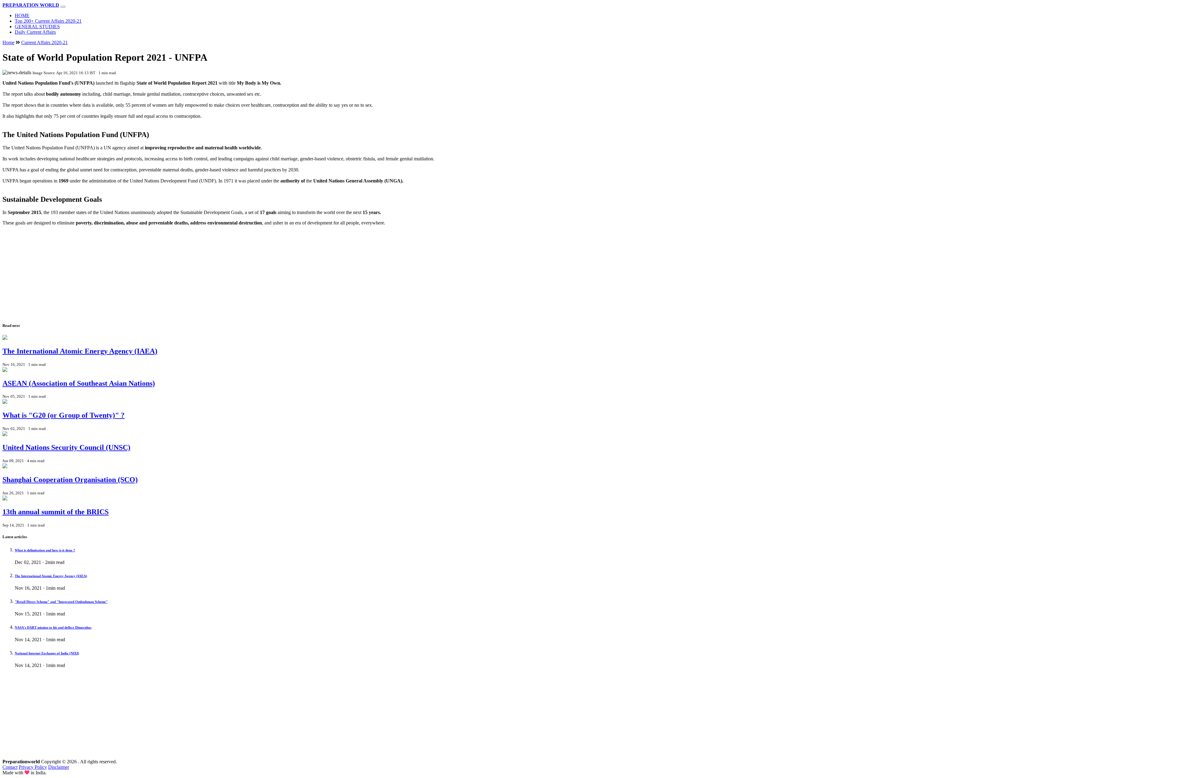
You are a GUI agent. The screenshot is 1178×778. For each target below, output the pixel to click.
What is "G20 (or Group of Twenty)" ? (63, 415)
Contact (9, 767)
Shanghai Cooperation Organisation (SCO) (70, 480)
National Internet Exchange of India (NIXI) (47, 653)
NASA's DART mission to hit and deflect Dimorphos (53, 627)
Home (8, 42)
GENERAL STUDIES (37, 26)
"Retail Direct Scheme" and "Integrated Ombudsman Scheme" (61, 602)
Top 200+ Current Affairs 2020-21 (48, 21)
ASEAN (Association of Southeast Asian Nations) (78, 383)
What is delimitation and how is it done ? (45, 550)
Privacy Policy (33, 767)
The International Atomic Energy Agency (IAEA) (79, 351)
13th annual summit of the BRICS (55, 512)
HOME (22, 15)
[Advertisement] (186, 273)
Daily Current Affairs (35, 32)
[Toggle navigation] (62, 7)
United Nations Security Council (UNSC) (66, 447)
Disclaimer (58, 767)
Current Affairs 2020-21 (44, 42)
